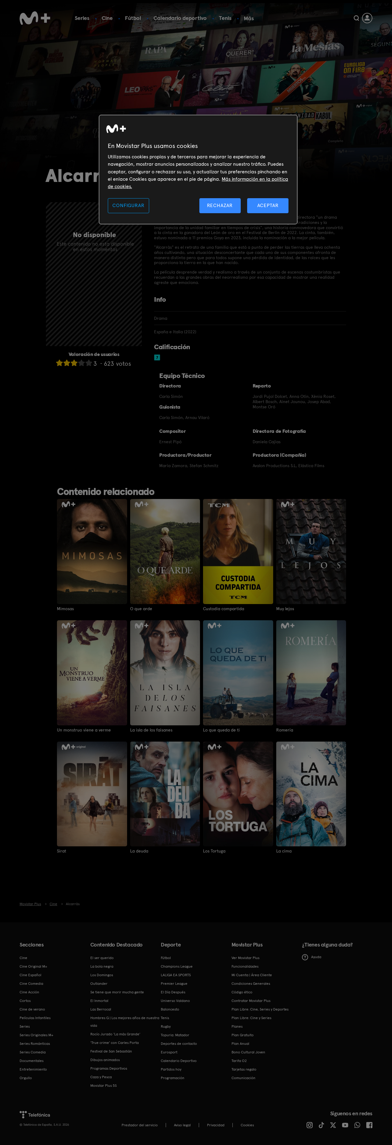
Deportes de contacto (179, 1043)
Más (249, 18)
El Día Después (173, 992)
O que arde (141, 608)
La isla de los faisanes (151, 729)
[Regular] (74, 363)
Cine (107, 18)
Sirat (61, 850)
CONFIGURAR (128, 205)
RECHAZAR (220, 205)
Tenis (225, 18)
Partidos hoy (171, 1069)
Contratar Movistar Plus (251, 1001)
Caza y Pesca (101, 1077)
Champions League (177, 966)
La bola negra (101, 966)
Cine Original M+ (33, 966)
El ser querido (102, 958)
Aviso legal (182, 1125)
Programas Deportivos (108, 1068)
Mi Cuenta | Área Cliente (252, 975)
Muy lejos (285, 608)
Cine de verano (32, 1009)
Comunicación (243, 1078)
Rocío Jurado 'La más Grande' (115, 1034)
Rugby (166, 1026)
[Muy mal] (59, 363)
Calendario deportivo (180, 18)
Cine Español (30, 975)
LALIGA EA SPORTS (176, 975)
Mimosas (65, 608)
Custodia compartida (223, 608)
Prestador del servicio (140, 1125)
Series (82, 18)
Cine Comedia (31, 983)
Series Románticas (35, 1043)
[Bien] (81, 363)
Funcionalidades (245, 966)
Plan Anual (240, 1043)
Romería (284, 729)
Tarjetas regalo (244, 1069)
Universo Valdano (175, 1001)
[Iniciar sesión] (367, 18)
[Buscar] (356, 18)
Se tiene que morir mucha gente (117, 992)
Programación (172, 1078)
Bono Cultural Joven (248, 1052)
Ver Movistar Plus (245, 958)
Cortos (25, 1001)
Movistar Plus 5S (103, 1085)
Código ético (242, 992)
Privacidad (215, 1125)
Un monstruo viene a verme (84, 729)
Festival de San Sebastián (111, 1051)
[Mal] (66, 363)
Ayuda (316, 957)
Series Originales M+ (36, 1035)
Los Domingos (101, 975)
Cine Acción (29, 992)
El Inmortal (99, 1001)
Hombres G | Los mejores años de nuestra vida (124, 1022)
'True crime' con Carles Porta (114, 1043)
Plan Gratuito (243, 1035)
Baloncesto (170, 1009)
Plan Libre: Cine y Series (251, 1018)
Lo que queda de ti (221, 729)
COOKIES (247, 1125)
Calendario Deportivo (179, 1061)
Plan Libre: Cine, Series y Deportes (260, 1009)
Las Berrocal (100, 1009)
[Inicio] (35, 18)
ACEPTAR (268, 205)
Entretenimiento (33, 1069)
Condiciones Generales (251, 983)
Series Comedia (33, 1052)
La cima (284, 850)
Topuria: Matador (175, 1035)
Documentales (31, 1061)
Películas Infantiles (35, 1018)
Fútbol (133, 18)
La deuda (139, 850)
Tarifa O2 (239, 1061)
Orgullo (26, 1078)
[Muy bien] (88, 363)
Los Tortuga (214, 850)
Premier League (174, 983)
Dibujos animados (105, 1060)
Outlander (98, 983)
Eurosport (169, 1052)
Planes (237, 1026)
